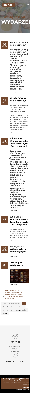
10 (11, 310)
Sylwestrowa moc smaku (12, 290)
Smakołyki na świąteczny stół (13, 292)
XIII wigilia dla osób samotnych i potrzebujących (19, 249)
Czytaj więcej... (14, 92)
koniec (5, 313)
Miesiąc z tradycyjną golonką (13, 294)
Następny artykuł (21, 310)
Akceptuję (26, 387)
